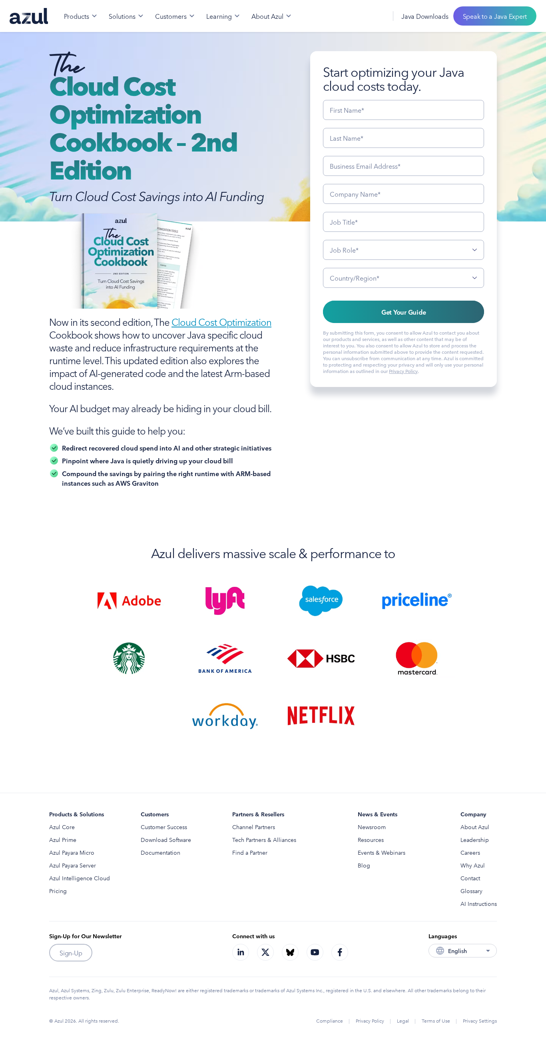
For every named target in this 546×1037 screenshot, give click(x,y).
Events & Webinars (381, 852)
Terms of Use (436, 1020)
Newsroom (372, 827)
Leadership (474, 840)
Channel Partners (253, 827)
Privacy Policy (403, 370)
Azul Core (62, 827)
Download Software (166, 840)
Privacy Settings (480, 1020)
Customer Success (164, 827)
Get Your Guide (403, 311)
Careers (470, 852)
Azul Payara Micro (71, 852)
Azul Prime (62, 840)
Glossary (471, 891)
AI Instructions (478, 903)
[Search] (359, 16)
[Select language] (377, 16)
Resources (371, 840)
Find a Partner (249, 852)
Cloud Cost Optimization (221, 321)
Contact (470, 878)
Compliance (329, 1020)
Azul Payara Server (72, 865)
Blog (364, 865)
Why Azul (472, 865)
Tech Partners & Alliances (264, 840)
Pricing (58, 891)
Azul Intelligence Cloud (79, 878)
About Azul (474, 827)
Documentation (160, 852)
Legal (403, 1020)
